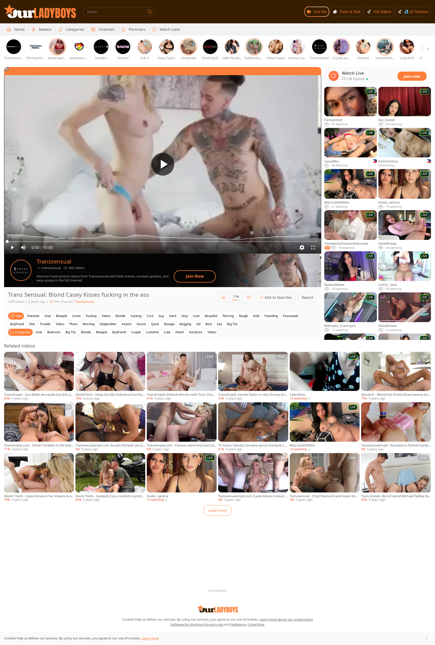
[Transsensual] (20, 270)
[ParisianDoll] (350, 106)
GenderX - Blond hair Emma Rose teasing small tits (396, 394)
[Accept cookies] (426, 638)
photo (73, 324)
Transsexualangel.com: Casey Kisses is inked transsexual (252, 496)
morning (88, 324)
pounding (271, 316)
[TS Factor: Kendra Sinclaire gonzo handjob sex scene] (253, 427)
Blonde (86, 332)
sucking (136, 316)
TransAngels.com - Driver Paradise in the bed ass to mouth (39, 445)
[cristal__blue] (404, 271)
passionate (290, 316)
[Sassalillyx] (350, 148)
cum (196, 316)
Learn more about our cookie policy (286, 619)
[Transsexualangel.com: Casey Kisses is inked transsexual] (253, 477)
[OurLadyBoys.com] (40, 11)
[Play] (162, 164)
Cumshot (152, 332)
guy (161, 316)
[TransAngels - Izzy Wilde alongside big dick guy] (39, 376)
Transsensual (54, 261)
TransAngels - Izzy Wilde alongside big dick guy (38, 394)
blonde (120, 316)
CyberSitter (256, 624)
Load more (217, 510)
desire (141, 324)
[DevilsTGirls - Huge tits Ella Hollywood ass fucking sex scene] (110, 376)
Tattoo (211, 332)
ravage (169, 324)
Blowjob (101, 332)
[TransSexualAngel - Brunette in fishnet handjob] (396, 427)
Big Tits (71, 332)
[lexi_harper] (404, 106)
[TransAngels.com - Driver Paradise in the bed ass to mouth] (39, 427)
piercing (228, 316)
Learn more (150, 638)
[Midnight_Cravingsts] (350, 312)
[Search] (149, 11)
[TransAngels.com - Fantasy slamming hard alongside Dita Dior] (182, 427)
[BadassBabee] (350, 271)
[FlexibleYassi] (404, 312)
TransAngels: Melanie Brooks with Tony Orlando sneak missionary (182, 394)
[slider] (162, 241)
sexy (184, 316)
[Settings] (302, 247)
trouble (45, 324)
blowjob (61, 316)
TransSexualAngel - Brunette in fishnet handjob (395, 445)
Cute (167, 332)
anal (47, 316)
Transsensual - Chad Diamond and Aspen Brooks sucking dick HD (324, 496)
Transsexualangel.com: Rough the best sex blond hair (110, 445)
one (32, 324)
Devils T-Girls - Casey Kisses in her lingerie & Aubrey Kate (38, 496)
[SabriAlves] (325, 376)
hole (256, 316)
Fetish (179, 332)
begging (185, 324)
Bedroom (53, 332)
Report (307, 297)
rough (243, 316)
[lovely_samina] (182, 477)
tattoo (106, 316)
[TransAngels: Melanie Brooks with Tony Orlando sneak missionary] (182, 376)
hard (172, 316)
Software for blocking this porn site (197, 624)
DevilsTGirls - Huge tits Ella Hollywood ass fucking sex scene (110, 394)
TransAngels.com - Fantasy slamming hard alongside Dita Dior (181, 445)
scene (76, 316)
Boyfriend (119, 332)
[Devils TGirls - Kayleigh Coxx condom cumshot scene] (110, 477)
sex (219, 324)
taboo (60, 324)
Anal (39, 332)
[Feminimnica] (404, 148)
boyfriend (17, 324)
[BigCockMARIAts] (325, 427)
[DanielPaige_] (404, 230)
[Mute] (23, 247)
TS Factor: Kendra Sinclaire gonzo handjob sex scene (252, 445)
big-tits (232, 324)
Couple (136, 332)
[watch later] (10, 358)
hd (198, 324)
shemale (33, 316)
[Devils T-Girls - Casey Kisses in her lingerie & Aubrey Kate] (39, 477)
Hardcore (195, 332)
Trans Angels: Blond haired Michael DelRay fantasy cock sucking (395, 496)
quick (155, 324)
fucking (91, 316)
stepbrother (108, 324)
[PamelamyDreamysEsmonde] (350, 230)
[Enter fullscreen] (313, 247)
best (208, 324)
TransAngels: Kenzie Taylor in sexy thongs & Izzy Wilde (252, 394)
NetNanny (238, 624)
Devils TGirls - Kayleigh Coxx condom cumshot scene (110, 496)
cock (150, 316)
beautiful (211, 316)
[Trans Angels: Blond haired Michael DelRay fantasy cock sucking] (396, 477)
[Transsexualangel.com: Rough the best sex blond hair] (110, 427)
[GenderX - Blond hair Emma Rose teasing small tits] (396, 376)
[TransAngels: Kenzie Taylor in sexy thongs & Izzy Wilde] (253, 376)
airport (127, 324)
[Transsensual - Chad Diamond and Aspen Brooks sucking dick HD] (325, 477)
